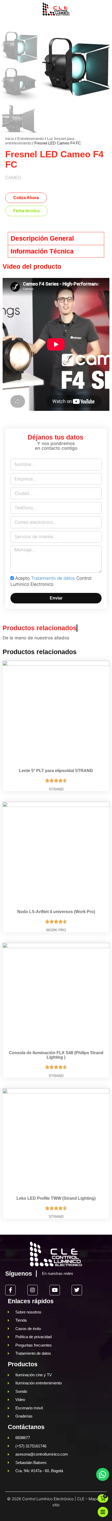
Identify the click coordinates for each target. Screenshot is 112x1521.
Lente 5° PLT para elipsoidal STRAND (56, 770)
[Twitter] (77, 1290)
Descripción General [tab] (42, 238)
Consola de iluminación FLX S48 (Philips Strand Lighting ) (56, 1055)
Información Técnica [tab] (42, 251)
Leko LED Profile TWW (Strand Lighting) (56, 1198)
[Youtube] (54, 1290)
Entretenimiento (30, 138)
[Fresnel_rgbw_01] (75, 68)
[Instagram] (32, 1290)
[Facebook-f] (10, 1290)
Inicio (9, 138)
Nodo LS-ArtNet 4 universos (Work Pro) (56, 911)
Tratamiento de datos (53, 578)
